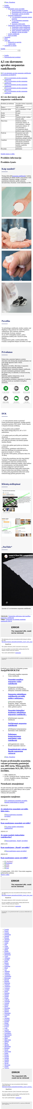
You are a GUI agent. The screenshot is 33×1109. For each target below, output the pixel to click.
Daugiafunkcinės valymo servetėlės (22, 12)
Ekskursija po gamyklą (14, 42)
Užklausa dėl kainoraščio (8, 793)
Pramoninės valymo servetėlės (20, 14)
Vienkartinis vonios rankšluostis (21, 27)
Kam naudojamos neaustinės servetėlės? (16, 823)
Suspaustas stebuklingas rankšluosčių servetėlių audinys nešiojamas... (17, 696)
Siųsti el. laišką (5, 874)
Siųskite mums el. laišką (8, 154)
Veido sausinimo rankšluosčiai (20, 30)
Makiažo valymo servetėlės (19, 32)
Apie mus (7, 40)
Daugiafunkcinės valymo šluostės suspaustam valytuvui (17, 751)
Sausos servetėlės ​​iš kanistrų (20, 10)
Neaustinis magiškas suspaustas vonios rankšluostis (15, 682)
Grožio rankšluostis (13, 34)
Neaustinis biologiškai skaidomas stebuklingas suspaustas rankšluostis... (17, 712)
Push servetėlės (12, 35)
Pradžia (6, 5)
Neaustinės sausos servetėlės (16, 9)
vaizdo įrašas (11, 44)
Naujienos (7, 37)
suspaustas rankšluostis (18, 176)
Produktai (7, 7)
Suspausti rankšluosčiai (14, 15)
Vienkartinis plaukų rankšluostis (21, 29)
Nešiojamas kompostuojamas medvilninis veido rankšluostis (14, 737)
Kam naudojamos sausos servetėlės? (14, 858)
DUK (6, 39)
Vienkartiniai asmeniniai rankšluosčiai (19, 25)
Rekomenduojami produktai (12, 57)
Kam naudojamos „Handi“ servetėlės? (15, 847)
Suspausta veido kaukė (18, 24)
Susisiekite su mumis (10, 45)
